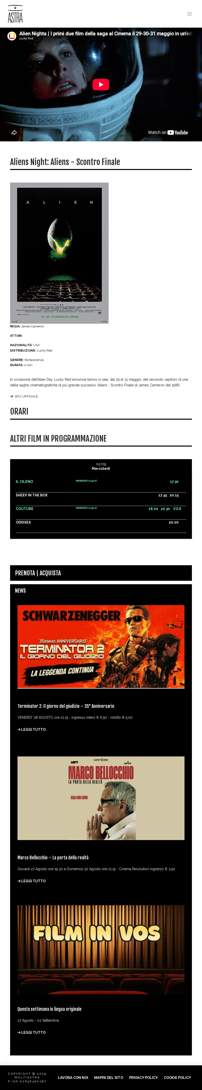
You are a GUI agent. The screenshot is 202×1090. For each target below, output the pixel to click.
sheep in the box (32, 495)
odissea (23, 522)
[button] (189, 14)
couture (25, 509)
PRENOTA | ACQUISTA (38, 573)
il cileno (24, 482)
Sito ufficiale (26, 396)
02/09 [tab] (101, 466)
